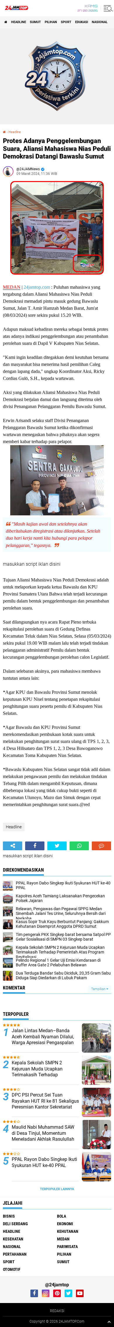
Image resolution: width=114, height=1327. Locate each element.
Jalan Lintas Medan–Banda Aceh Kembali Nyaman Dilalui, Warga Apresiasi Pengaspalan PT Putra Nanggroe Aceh (43, 1039)
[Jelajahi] (107, 8)
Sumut (35, 22)
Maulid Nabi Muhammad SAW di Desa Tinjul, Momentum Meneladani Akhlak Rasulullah (43, 1133)
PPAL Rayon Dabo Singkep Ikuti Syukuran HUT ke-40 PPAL (44, 1162)
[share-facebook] (34, 845)
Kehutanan (67, 1231)
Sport (66, 22)
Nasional (100, 22)
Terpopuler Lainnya (57, 1189)
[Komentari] (101, 845)
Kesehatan (13, 1239)
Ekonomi (65, 1223)
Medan (63, 1239)
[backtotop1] (109, 1321)
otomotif (11, 1269)
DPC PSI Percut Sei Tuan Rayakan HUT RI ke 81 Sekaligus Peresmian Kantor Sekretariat (45, 1101)
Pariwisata (67, 1246)
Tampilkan (98, 989)
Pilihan (51, 22)
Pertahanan (15, 1254)
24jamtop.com (37, 287)
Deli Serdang (15, 1223)
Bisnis (9, 1216)
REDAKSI (57, 1311)
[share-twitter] (57, 845)
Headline (18, 22)
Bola (61, 1216)
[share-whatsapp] (79, 845)
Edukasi (81, 22)
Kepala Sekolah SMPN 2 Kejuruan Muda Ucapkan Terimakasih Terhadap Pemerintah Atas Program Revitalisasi (38, 1075)
